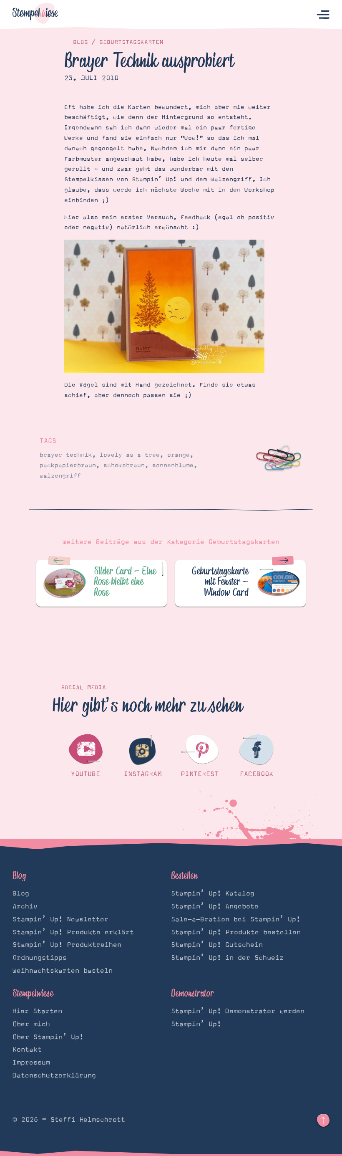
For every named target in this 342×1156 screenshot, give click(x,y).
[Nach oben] (323, 1120)
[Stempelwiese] (35, 15)
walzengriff (60, 476)
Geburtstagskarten (131, 42)
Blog (80, 42)
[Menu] (323, 14)
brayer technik (66, 455)
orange (178, 455)
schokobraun (124, 465)
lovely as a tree (130, 455)
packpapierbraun (68, 465)
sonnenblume (173, 465)
